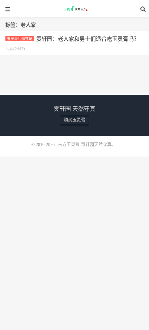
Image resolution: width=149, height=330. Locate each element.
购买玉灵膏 (74, 120)
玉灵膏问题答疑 (19, 39)
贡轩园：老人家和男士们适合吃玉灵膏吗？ (87, 39)
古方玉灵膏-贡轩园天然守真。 (74, 9)
